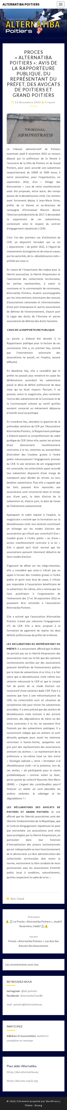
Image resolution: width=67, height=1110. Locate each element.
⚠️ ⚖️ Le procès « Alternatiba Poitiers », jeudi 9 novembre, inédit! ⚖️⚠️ (33, 921)
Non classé (17, 898)
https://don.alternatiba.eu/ (23, 1072)
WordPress (52, 1101)
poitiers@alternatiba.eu (28, 1004)
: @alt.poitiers (22, 991)
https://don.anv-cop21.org (22, 1080)
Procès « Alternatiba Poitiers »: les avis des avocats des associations (33, 941)
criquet (50, 102)
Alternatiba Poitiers (21, 4)
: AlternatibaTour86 (24, 995)
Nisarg (38, 1105)
